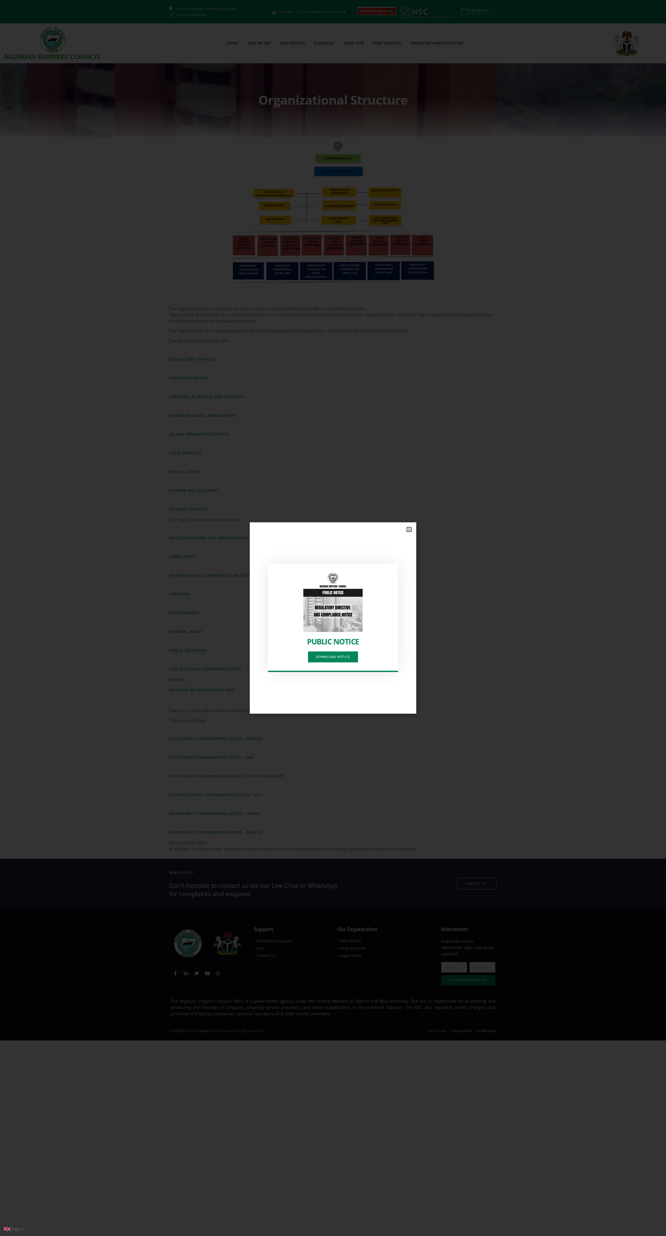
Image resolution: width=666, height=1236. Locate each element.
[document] (333, 618)
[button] (409, 529)
